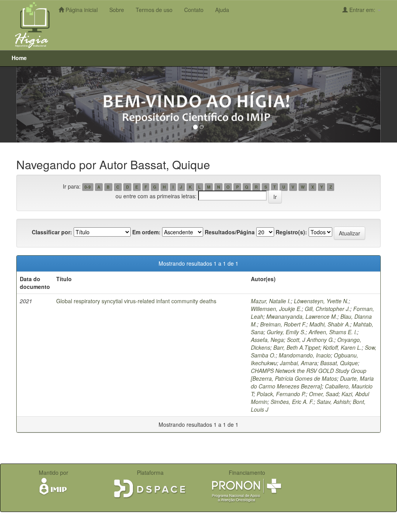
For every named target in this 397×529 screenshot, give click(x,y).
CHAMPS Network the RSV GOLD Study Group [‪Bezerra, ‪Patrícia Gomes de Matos (308, 374)
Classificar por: (52, 232)
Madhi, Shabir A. (329, 324)
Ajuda (222, 10)
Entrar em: (362, 10)
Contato (194, 10)
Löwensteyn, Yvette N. (321, 301)
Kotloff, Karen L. (342, 347)
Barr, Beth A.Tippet (296, 347)
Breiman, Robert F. (283, 324)
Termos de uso (154, 10)
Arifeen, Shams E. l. (333, 332)
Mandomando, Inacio (305, 355)
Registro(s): (291, 232)
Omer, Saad (323, 394)
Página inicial (81, 10)
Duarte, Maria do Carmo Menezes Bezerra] (312, 382)
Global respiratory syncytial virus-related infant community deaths (136, 301)
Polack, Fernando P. (281, 394)
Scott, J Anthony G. (310, 340)
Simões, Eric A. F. (292, 401)
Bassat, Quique (339, 363)
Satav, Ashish (333, 401)
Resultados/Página (230, 232)
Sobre (116, 10)
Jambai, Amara (298, 363)
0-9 (88, 187)
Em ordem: (146, 232)
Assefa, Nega (267, 340)
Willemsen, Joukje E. (276, 309)
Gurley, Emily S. (286, 332)
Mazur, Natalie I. (271, 301)
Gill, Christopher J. (327, 309)
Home (19, 58)
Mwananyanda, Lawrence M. (301, 316)
